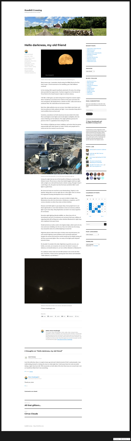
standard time (32, 72)
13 (99, 206)
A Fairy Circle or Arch (91, 61)
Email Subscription (93, 101)
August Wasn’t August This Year (94, 48)
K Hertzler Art (90, 84)
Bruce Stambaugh (29, 54)
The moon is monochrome (95, 161)
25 (93, 211)
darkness (27, 70)
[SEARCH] (105, 224)
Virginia (26, 66)
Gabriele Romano (91, 88)
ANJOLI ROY (89, 92)
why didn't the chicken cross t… (97, 164)
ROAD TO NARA (90, 82)
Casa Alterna (89, 94)
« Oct (90, 216)
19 (96, 209)
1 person (31, 371)
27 (99, 211)
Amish (26, 58)
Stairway (91, 149)
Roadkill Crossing (33, 10)
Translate (96, 245)
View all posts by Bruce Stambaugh (64, 339)
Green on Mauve (90, 51)
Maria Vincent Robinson (92, 85)
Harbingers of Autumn (92, 54)
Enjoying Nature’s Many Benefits (94, 53)
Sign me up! (89, 114)
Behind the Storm (91, 50)
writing (34, 66)
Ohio (32, 60)
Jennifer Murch (90, 89)
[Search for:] (95, 224)
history (29, 58)
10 (90, 206)
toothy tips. (92, 153)
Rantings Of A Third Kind (96, 162)
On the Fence (90, 55)
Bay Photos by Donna (91, 81)
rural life (32, 63)
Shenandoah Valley (29, 65)
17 (90, 209)
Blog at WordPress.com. (38, 426)
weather (30, 66)
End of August (93, 157)
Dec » (102, 216)
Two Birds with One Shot (92, 57)
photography (27, 63)
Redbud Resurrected (91, 60)
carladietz (89, 87)
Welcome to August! (91, 58)
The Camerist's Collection (100, 149)
